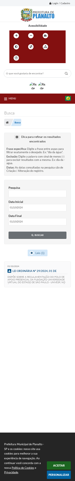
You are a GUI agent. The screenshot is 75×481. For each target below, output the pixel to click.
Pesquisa (14, 187)
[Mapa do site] (45, 47)
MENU (12, 98)
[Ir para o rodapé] (55, 57)
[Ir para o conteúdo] (28, 57)
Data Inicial (16, 201)
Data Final (15, 216)
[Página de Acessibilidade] (16, 58)
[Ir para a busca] (46, 57)
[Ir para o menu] (37, 57)
